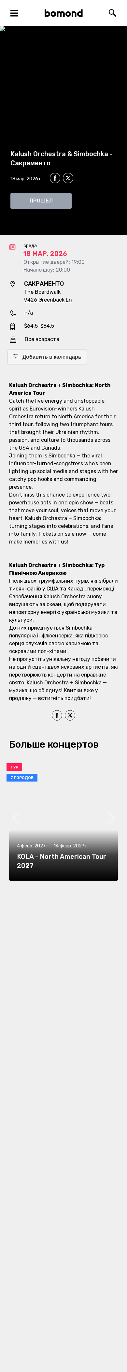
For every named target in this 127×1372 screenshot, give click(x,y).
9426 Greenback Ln (48, 300)
